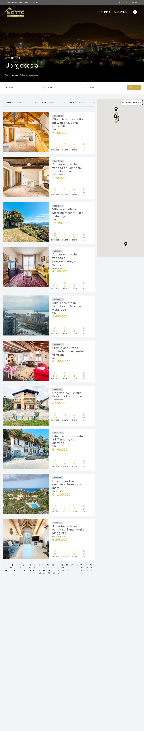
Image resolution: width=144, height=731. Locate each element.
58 (86, 570)
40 (91, 568)
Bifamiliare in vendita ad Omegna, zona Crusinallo (67, 122)
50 (49, 570)
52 (58, 570)
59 (91, 570)
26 (25, 568)
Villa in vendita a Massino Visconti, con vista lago (68, 212)
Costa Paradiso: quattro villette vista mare (67, 484)
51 (53, 570)
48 (39, 570)
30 (44, 568)
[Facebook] (119, 2)
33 (58, 568)
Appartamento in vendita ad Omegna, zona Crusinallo (67, 167)
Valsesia (23, 75)
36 (72, 568)
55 (72, 570)
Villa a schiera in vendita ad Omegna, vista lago (67, 306)
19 (81, 565)
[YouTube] (129, 2)
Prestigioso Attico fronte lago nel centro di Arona (68, 351)
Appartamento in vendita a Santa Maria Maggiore (68, 529)
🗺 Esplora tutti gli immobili (131, 102)
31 (49, 568)
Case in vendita (11, 75)
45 (25, 570)
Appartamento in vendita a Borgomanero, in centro (64, 260)
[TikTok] (126, 2)
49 (44, 570)
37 (77, 568)
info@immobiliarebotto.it (15, 3)
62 (49, 573)
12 (48, 565)
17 (72, 565)
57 (82, 570)
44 (20, 570)
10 (39, 565)
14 (58, 565)
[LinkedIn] (133, 2)
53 (63, 570)
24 (15, 568)
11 (43, 565)
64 (59, 573)
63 (54, 573)
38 (82, 568)
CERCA (135, 87)
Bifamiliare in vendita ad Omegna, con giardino (67, 439)
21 (91, 565)
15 (62, 565)
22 (6, 568)
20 (86, 565)
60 (40, 573)
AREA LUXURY (121, 12)
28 (34, 568)
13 (53, 565)
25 (20, 568)
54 (68, 570)
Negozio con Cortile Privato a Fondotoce (67, 394)
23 (11, 568)
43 (15, 570)
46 (30, 570)
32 (53, 568)
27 (30, 568)
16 (67, 565)
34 (63, 568)
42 (11, 570)
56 (77, 570)
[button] (58, 116)
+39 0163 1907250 (31, 3)
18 (76, 565)
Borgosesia (33, 75)
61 (44, 573)
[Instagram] (123, 2)
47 (34, 570)
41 (6, 570)
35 (68, 568)
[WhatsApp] (136, 2)
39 (86, 568)
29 (39, 568)
